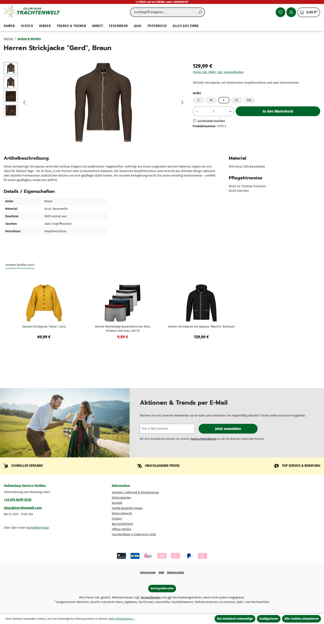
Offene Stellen (121, 529)
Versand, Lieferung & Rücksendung (135, 492)
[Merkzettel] (280, 12)
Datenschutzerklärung (203, 439)
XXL (249, 100)
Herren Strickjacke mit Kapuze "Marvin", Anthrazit (201, 326)
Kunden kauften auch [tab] (20, 265)
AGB (161, 572)
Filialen (117, 518)
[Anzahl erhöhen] (230, 111)
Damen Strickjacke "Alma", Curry (44, 326)
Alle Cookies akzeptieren (301, 618)
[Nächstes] (182, 102)
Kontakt (117, 503)
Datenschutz (175, 572)
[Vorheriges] (24, 102)
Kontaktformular (38, 527)
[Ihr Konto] (291, 12)
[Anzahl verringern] (197, 111)
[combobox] (163, 12)
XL (236, 100)
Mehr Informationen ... (122, 618)
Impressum (148, 572)
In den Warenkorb (278, 111)
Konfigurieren (268, 618)
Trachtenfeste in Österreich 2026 (134, 534)
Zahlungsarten (121, 497)
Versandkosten (151, 597)
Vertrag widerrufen (162, 588)
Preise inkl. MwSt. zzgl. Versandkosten (218, 72)
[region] (94, 102)
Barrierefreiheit (122, 524)
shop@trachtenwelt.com (23, 508)
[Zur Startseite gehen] (32, 11)
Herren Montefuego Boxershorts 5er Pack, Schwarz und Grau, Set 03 (123, 328)
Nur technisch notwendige (235, 618)
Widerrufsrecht (122, 513)
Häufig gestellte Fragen (127, 508)
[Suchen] (200, 12)
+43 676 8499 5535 (18, 500)
